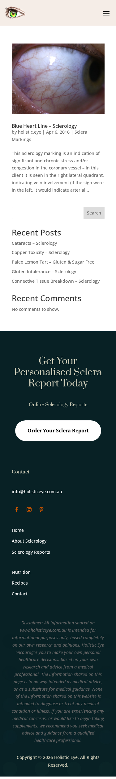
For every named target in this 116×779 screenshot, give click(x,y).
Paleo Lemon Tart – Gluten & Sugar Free (53, 262)
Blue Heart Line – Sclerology (44, 126)
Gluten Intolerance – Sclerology (44, 271)
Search (94, 213)
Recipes (20, 583)
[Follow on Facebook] (17, 509)
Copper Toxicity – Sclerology (41, 252)
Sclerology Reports (31, 552)
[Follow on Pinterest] (41, 509)
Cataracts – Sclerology (34, 243)
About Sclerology (29, 541)
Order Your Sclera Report (58, 430)
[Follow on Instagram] (29, 509)
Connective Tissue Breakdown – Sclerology (56, 281)
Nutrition (21, 572)
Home (18, 530)
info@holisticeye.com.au (37, 491)
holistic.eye (29, 132)
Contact (20, 594)
